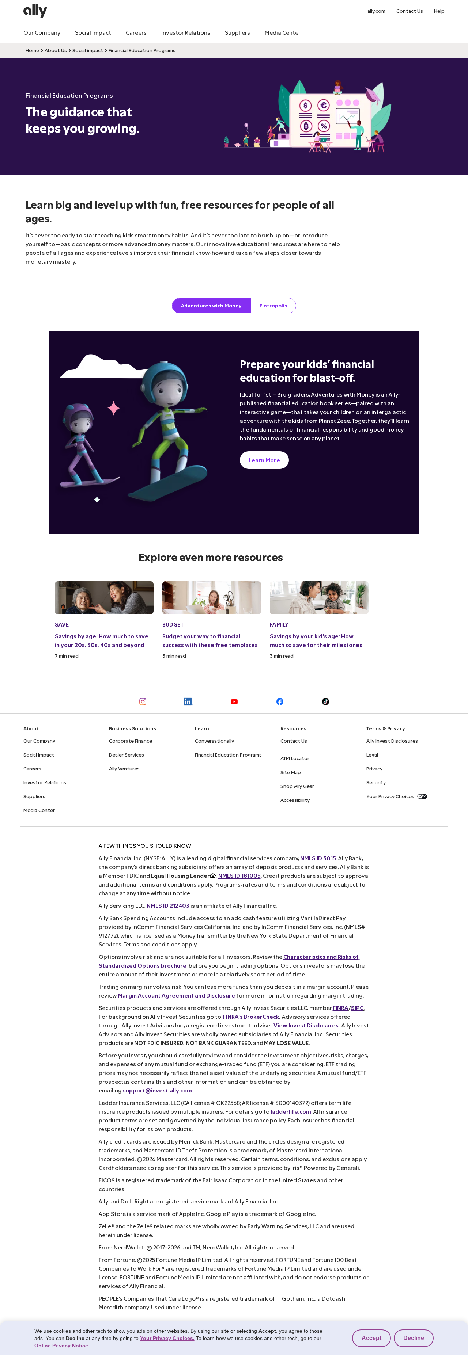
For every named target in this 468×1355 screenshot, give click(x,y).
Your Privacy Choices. (167, 1338)
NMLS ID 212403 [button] (168, 905)
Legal (372, 754)
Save (62, 624)
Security (376, 782)
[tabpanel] (234, 495)
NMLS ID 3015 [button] (318, 857)
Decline (413, 1338)
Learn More (264, 459)
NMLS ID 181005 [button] (239, 875)
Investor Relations (185, 32)
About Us (56, 50)
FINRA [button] (340, 1007)
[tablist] (234, 305)
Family (279, 624)
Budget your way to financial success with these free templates (210, 640)
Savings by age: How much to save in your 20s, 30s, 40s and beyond (101, 640)
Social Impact (93, 32)
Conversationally (214, 741)
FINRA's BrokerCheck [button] (251, 1016)
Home (32, 50)
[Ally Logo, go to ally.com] (35, 11)
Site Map (290, 772)
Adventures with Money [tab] (211, 305)
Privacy (374, 768)
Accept (371, 1338)
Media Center (283, 32)
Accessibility (295, 800)
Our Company (41, 32)
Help (439, 11)
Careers (136, 32)
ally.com (376, 11)
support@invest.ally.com (157, 1090)
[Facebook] (280, 701)
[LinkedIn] (188, 701)
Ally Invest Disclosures (392, 741)
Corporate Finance (130, 741)
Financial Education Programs (142, 50)
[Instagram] (143, 701)
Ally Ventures (124, 768)
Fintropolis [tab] (273, 305)
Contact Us (409, 11)
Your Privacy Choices (390, 796)
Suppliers (237, 32)
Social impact (87, 50)
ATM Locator (294, 758)
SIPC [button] (357, 1007)
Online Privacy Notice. (62, 1345)
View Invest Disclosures (306, 1025)
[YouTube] (234, 701)
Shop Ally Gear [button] (297, 786)
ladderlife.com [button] (291, 1111)
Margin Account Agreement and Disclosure (176, 995)
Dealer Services (126, 754)
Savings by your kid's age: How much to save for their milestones (316, 640)
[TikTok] (325, 701)
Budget (173, 624)
